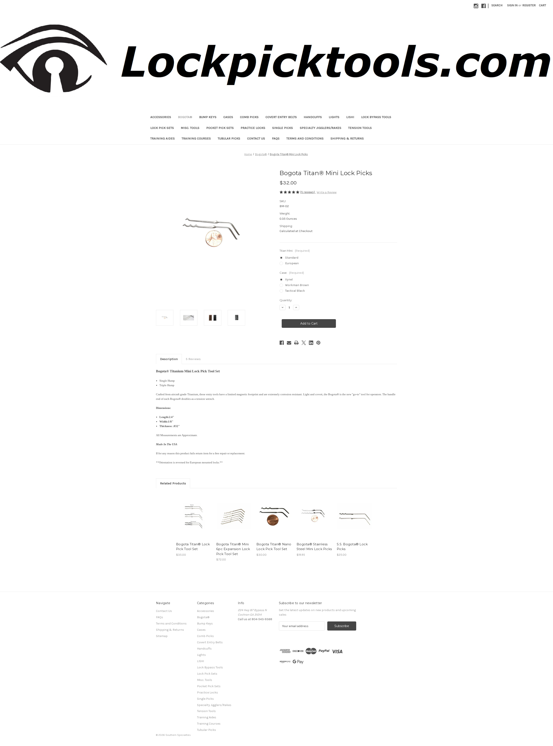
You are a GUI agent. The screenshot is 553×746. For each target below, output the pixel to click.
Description (169, 359)
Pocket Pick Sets (220, 128)
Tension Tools (360, 128)
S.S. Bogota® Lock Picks (352, 546)
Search (496, 5)
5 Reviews (193, 359)
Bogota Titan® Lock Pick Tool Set (193, 546)
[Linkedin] (311, 343)
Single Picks (282, 128)
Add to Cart (274, 520)
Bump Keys (207, 117)
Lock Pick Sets (162, 128)
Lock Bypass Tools (376, 117)
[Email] (289, 343)
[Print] (296, 343)
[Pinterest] (318, 343)
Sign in (512, 5)
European (292, 263)
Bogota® (185, 117)
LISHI (350, 117)
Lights (334, 117)
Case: (292, 272)
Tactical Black (295, 291)
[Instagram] (476, 6)
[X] (304, 343)
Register (529, 5)
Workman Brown (297, 285)
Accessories (160, 117)
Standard (291, 257)
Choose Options (194, 520)
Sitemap (162, 636)
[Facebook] (483, 6)
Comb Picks (249, 117)
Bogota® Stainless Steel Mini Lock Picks (314, 546)
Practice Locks (253, 128)
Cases (228, 117)
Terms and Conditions (305, 138)
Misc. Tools (190, 128)
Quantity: (286, 300)
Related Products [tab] (173, 483)
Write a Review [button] (327, 192)
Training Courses (196, 138)
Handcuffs (313, 117)
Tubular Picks (229, 138)
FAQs (276, 138)
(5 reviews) (308, 192)
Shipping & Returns (347, 138)
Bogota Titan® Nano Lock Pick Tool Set (273, 546)
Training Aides (162, 138)
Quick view (190, 512)
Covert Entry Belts (281, 117)
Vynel (289, 279)
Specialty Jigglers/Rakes (320, 128)
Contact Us (256, 138)
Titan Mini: (295, 250)
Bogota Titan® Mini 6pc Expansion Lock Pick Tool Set (233, 549)
